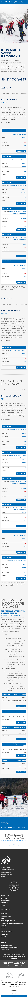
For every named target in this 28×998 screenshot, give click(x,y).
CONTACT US (5, 867)
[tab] (6, 93)
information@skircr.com (8, 869)
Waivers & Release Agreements (10, 947)
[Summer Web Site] (22, 1)
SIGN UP (14, 844)
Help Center (4, 915)
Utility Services (5, 922)
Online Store (4, 934)
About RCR (4, 898)
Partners (3, 905)
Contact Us (4, 913)
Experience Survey (6, 916)
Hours (2, 918)
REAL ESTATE (20, 962)
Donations (4, 904)
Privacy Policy (5, 949)
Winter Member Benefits (8, 920)
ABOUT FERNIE (8, 962)
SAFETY (6, 964)
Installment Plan (5, 938)
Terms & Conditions (6, 945)
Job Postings (4, 902)
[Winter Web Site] (19, 1)
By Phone (3, 936)
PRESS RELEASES (18, 964)
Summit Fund (4, 927)
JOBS (8, 965)
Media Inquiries (5, 900)
